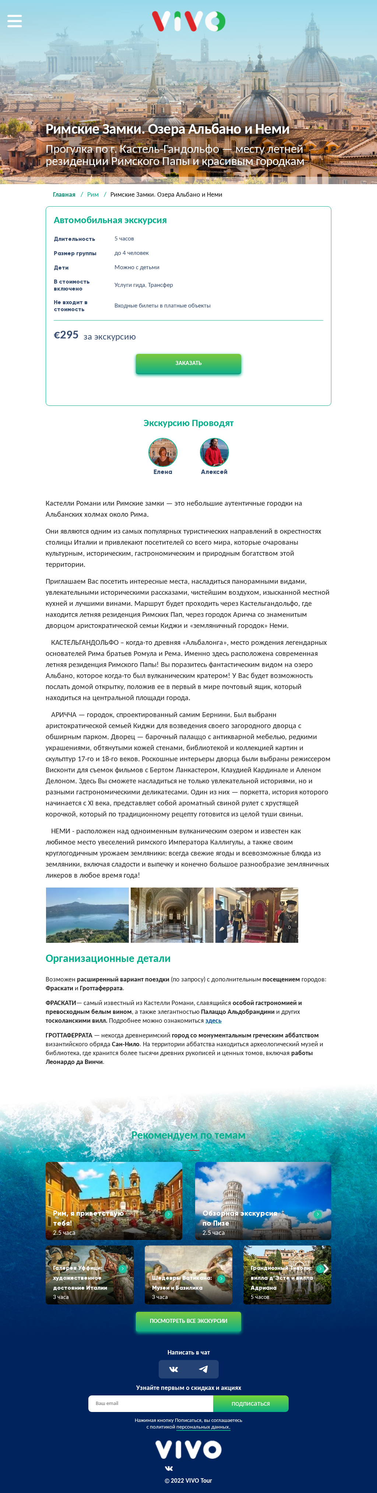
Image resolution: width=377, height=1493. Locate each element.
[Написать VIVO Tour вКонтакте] (173, 1369)
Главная (64, 195)
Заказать (189, 363)
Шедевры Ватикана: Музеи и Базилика (182, 1282)
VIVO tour (165, 16)
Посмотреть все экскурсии (188, 1321)
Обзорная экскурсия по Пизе (239, 1218)
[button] (51, 1269)
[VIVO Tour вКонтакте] (169, 1468)
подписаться (251, 1404)
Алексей (214, 472)
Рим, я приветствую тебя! (88, 1218)
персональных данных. (203, 1427)
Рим (93, 195)
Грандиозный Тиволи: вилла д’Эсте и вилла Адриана (282, 1277)
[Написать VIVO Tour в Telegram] (203, 1369)
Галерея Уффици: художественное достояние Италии (80, 1277)
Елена (163, 472)
